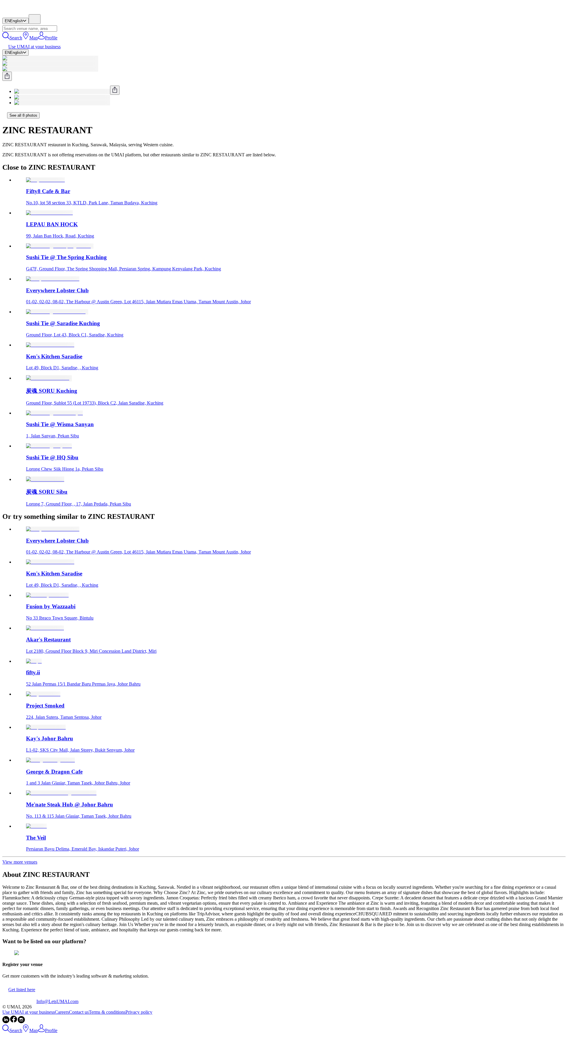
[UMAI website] (19, 1001)
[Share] (7, 76)
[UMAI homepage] (19, 11)
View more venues (19, 861)
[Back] (4, 115)
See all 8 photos (23, 115)
